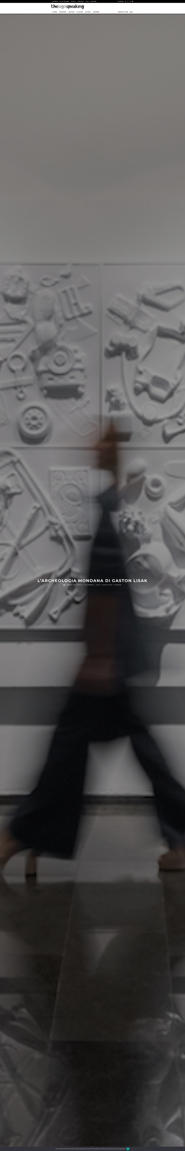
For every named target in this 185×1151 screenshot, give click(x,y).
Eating (88, 12)
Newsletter (123, 12)
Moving (72, 12)
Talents (73, 1)
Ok (128, 1148)
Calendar (55, 1)
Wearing (62, 12)
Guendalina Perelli (74, 584)
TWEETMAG (80, 1)
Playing (80, 12)
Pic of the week (64, 1)
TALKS (87, 1)
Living (54, 12)
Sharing (96, 12)
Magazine (93, 1)
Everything (107, 584)
